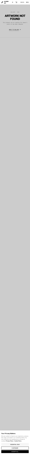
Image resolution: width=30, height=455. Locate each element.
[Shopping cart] (16, 2)
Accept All (15, 451)
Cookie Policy (18, 441)
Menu (27, 2)
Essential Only (15, 444)
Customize (15, 448)
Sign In (22, 2)
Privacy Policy (9, 441)
